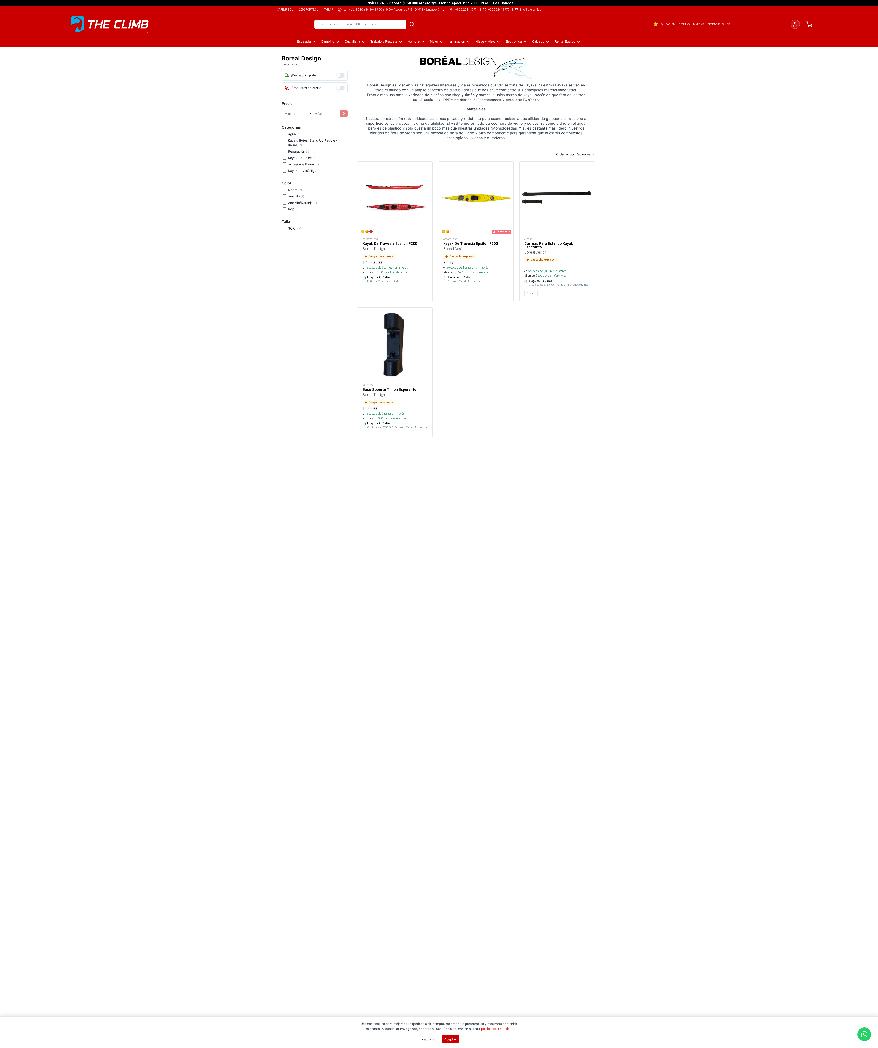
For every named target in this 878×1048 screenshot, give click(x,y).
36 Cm (295, 228)
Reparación (298, 151)
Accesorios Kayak (303, 164)
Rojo (293, 209)
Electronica (513, 41)
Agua (294, 134)
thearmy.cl (332, 9)
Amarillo (296, 196)
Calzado (538, 41)
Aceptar (450, 1039)
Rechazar (429, 1039)
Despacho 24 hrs (718, 24)
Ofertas (684, 24)
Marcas (698, 24)
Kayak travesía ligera (306, 171)
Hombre (414, 41)
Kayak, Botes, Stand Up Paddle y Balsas (313, 142)
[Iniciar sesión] (795, 24)
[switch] (340, 75)
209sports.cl (308, 9)
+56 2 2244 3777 (498, 9)
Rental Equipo (565, 41)
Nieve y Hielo (485, 41)
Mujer (434, 41)
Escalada (304, 41)
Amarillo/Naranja (302, 203)
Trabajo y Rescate (383, 41)
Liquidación (667, 24)
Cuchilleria (352, 41)
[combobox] (585, 154)
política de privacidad (496, 1029)
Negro (295, 190)
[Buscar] (411, 24)
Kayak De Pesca (302, 158)
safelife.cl (285, 9)
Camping (328, 41)
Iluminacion (456, 41)
